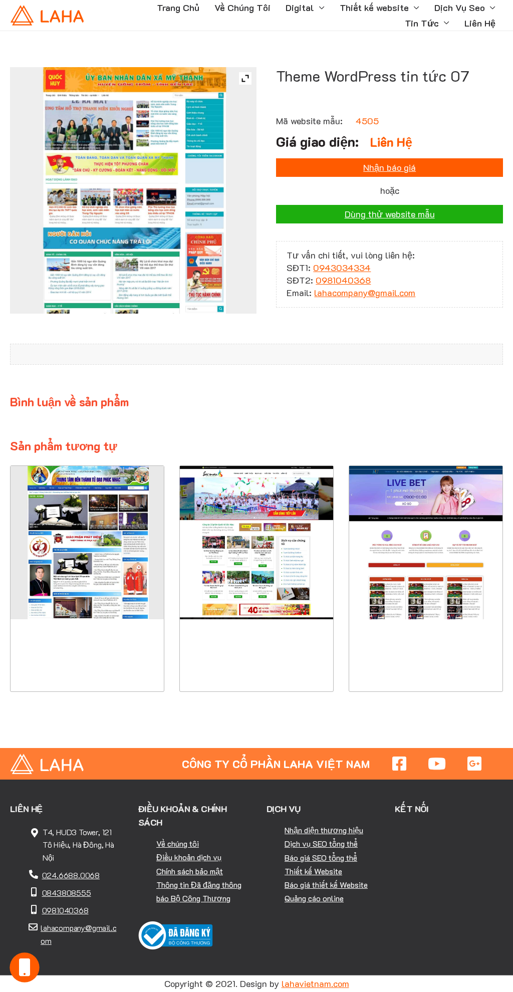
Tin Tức (422, 23)
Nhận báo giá (389, 167)
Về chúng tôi (177, 843)
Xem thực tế (87, 661)
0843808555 (66, 892)
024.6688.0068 (71, 875)
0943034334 (342, 268)
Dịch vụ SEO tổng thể (321, 843)
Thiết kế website (374, 8)
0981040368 (343, 280)
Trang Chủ (178, 8)
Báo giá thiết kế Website (326, 884)
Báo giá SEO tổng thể (321, 857)
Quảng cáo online (314, 898)
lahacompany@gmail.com (364, 293)
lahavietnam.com (315, 983)
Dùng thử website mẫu (390, 214)
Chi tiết (87, 630)
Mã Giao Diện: (87, 560)
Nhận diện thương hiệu (324, 830)
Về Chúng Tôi (242, 8)
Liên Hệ (479, 23)
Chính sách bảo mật (189, 871)
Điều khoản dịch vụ (188, 857)
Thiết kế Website (313, 871)
